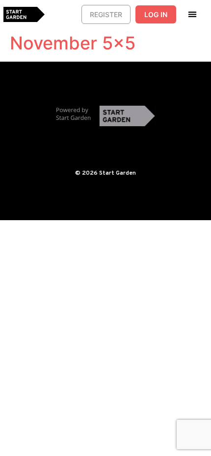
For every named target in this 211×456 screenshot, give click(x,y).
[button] (192, 14)
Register (106, 14)
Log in (155, 14)
